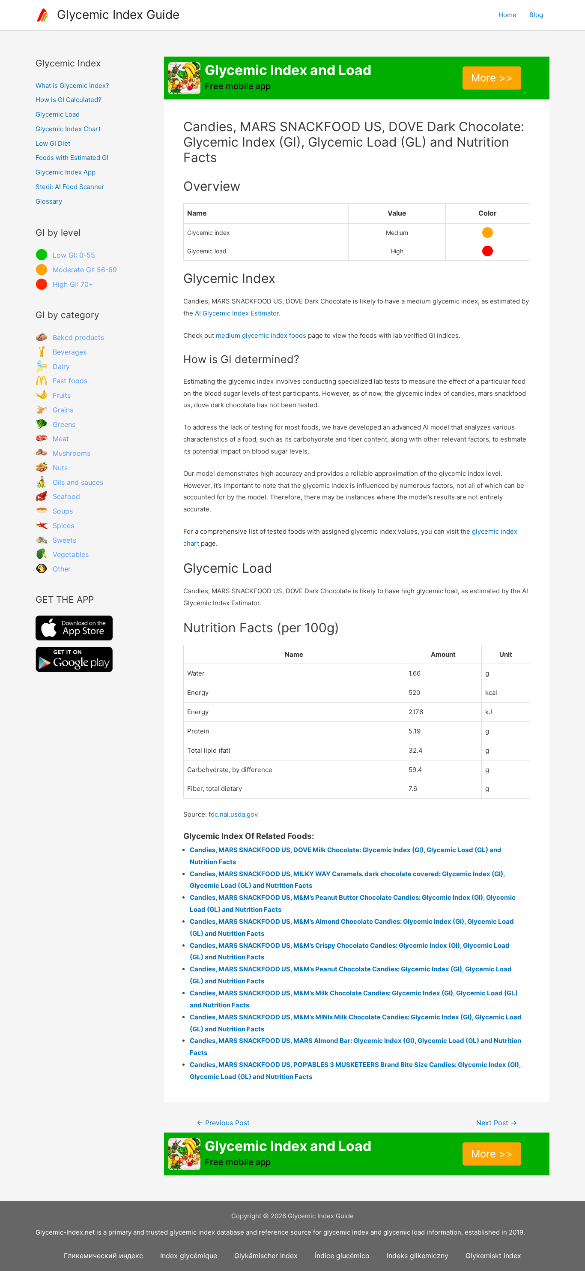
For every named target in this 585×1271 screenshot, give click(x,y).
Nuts (60, 467)
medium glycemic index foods (261, 335)
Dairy (61, 366)
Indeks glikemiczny (417, 1255)
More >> (492, 78)
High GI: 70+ (73, 284)
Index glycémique (188, 1255)
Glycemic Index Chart (68, 129)
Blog (536, 15)
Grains (63, 410)
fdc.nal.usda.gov (233, 814)
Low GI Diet (53, 143)
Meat (61, 438)
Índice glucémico (342, 1255)
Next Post (496, 1123)
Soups (63, 511)
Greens (64, 424)
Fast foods (70, 380)
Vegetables (71, 554)
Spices (63, 525)
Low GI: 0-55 (74, 255)
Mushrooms (71, 453)
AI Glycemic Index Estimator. (238, 313)
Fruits (62, 395)
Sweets (64, 540)
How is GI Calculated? (68, 100)
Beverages (70, 352)
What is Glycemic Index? (72, 85)
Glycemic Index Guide (118, 14)
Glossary (49, 201)
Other (62, 569)
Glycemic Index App (66, 172)
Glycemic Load (58, 114)
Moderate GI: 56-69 (85, 269)
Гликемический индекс (103, 1255)
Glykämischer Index (266, 1255)
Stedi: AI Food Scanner (70, 187)
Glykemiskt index (493, 1255)
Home (507, 15)
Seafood (66, 496)
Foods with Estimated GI (72, 157)
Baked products (78, 337)
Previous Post (223, 1123)
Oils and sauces (78, 482)
